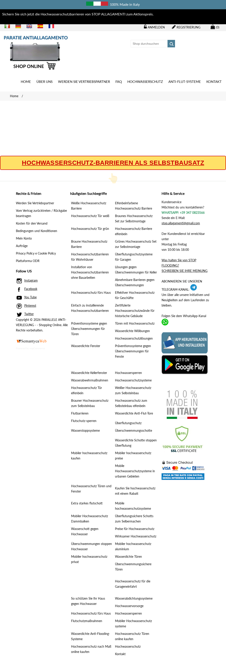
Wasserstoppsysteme (85, 430)
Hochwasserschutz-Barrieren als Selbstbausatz (113, 162)
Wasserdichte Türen (128, 556)
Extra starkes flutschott (87, 503)
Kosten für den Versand (31, 223)
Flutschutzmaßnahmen (86, 621)
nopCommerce (37, 348)
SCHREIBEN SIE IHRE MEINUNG (184, 271)
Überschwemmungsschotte (133, 430)
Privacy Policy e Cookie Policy (36, 253)
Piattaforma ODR (28, 261)
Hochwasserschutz (145, 82)
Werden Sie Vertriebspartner (84, 82)
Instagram (31, 280)
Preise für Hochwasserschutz (134, 529)
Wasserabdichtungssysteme (134, 598)
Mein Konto (24, 238)
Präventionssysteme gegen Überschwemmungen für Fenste (133, 351)
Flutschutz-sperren (83, 421)
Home (26, 82)
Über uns (44, 82)
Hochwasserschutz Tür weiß (90, 216)
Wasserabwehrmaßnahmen (89, 380)
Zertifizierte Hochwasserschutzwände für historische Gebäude (134, 310)
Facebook (30, 289)
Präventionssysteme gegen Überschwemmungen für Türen (89, 328)
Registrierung (188, 27)
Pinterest (30, 305)
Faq (118, 82)
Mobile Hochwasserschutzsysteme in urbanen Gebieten (135, 471)
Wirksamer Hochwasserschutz (135, 536)
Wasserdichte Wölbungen (132, 331)
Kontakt (214, 82)
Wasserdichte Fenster (85, 346)
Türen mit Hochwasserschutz (134, 323)
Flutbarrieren (80, 413)
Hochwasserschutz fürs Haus (91, 292)
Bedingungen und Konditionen (36, 231)
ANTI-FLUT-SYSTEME (184, 82)
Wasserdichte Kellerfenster (89, 373)
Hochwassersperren (128, 373)
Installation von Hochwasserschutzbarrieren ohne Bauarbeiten (90, 272)
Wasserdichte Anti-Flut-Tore (134, 413)
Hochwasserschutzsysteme (133, 380)
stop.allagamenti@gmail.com (181, 223)
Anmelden (156, 27)
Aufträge (22, 246)
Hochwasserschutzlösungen (134, 338)
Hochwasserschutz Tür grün (90, 228)
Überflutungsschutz (128, 423)
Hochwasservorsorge (129, 606)
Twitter (29, 314)
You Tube (30, 297)
